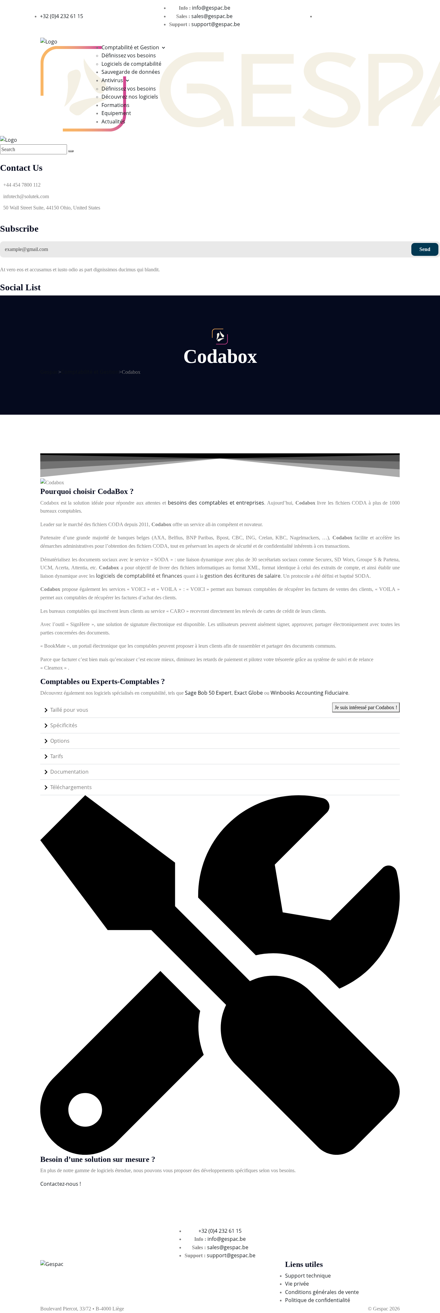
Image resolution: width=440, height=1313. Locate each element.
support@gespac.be (215, 24)
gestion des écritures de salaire (243, 575)
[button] (220, 710)
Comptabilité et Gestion (130, 47)
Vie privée (297, 1283)
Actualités (113, 121)
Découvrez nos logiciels (129, 96)
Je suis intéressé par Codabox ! (366, 707)
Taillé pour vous (69, 709)
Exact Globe (248, 692)
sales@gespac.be (212, 16)
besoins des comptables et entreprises (216, 502)
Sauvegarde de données (130, 71)
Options (60, 740)
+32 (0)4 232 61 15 (61, 16)
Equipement (116, 113)
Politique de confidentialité (317, 1300)
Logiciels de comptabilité (131, 63)
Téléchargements (71, 787)
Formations (115, 105)
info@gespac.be (211, 7)
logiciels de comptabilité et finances (139, 575)
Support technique (308, 1275)
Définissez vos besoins (128, 55)
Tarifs (56, 756)
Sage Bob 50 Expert (208, 692)
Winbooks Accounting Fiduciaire (309, 692)
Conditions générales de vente (322, 1292)
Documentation (69, 771)
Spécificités (63, 725)
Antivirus (112, 80)
